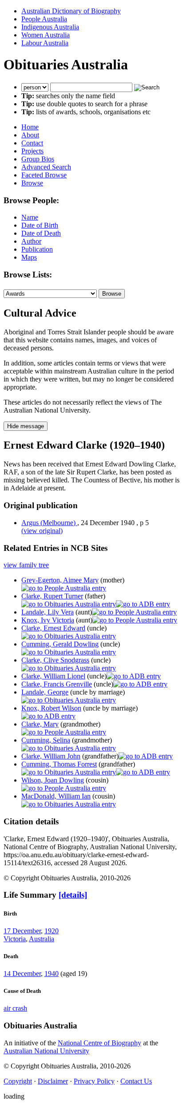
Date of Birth (39, 225)
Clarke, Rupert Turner (52, 596)
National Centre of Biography (99, 1043)
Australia (41, 939)
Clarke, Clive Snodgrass (55, 660)
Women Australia (45, 35)
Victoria (15, 939)
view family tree (26, 565)
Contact (32, 143)
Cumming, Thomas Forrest (59, 764)
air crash (15, 1008)
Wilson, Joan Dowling (52, 780)
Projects (32, 151)
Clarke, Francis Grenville (56, 684)
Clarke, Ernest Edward (53, 628)
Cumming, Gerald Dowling (60, 644)
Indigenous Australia (50, 27)
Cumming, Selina (45, 740)
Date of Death (41, 233)
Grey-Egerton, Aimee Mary (60, 580)
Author (31, 241)
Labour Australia (44, 43)
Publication (37, 249)
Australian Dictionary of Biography (71, 11)
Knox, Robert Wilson (51, 708)
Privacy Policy (94, 1081)
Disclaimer (53, 1081)
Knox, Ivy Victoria (47, 620)
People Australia (44, 19)
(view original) (42, 530)
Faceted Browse (44, 175)
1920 (51, 931)
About (30, 135)
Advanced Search (46, 167)
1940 (51, 973)
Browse (32, 183)
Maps (29, 257)
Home (30, 127)
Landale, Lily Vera (47, 612)
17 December (22, 931)
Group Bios (37, 159)
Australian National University (46, 1051)
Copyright (18, 1081)
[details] (73, 894)
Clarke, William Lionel (53, 676)
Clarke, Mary (40, 724)
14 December (22, 973)
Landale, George (44, 692)
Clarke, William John (50, 756)
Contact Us (136, 1081)
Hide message (25, 426)
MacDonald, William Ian (56, 796)
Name (29, 217)
